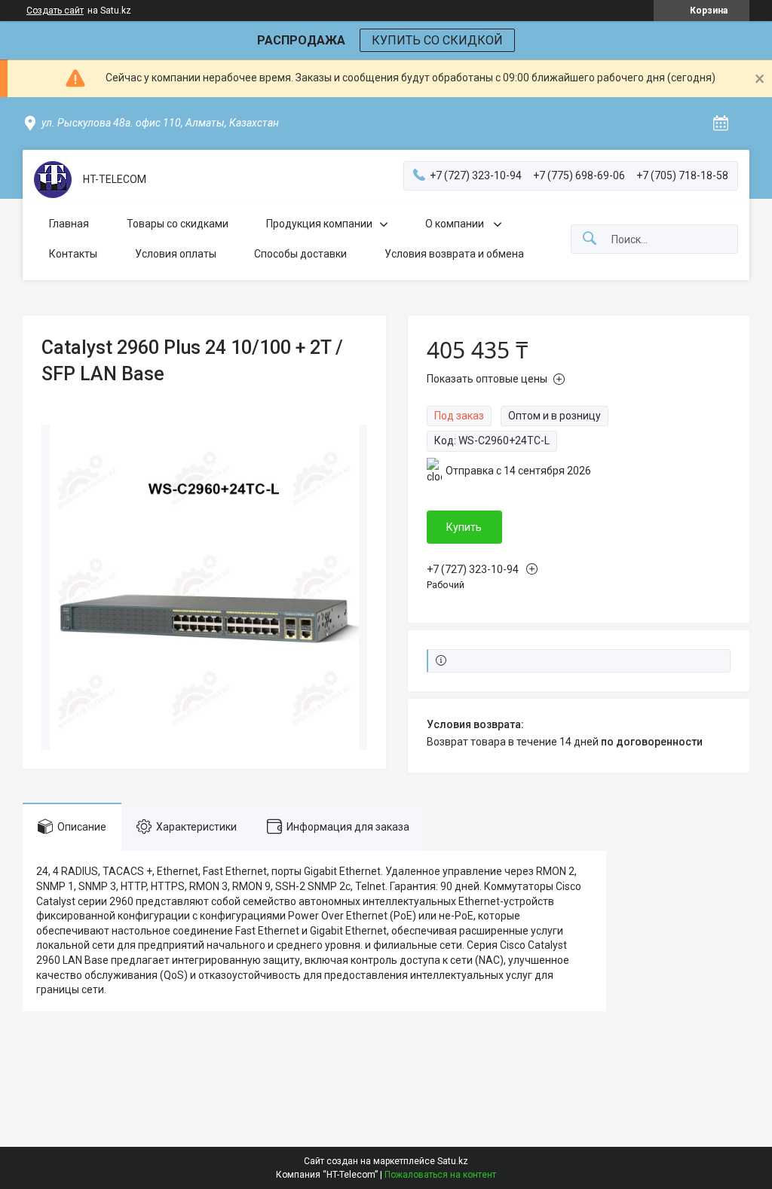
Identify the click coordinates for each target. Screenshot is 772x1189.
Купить (464, 527)
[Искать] (589, 239)
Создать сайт (55, 10)
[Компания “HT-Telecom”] (53, 179)
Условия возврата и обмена (454, 254)
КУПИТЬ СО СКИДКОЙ (437, 40)
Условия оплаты (175, 254)
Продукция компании (319, 224)
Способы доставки (300, 254)
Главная (69, 224)
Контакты (73, 254)
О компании (455, 224)
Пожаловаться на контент (440, 1174)
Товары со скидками (177, 224)
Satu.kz (452, 1161)
